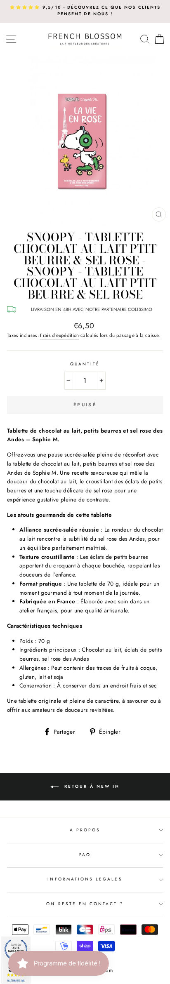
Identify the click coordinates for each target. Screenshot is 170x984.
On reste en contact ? (84, 904)
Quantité (85, 364)
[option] (85, 11)
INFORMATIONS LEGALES (84, 879)
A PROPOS (85, 830)
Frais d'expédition (59, 335)
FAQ (85, 855)
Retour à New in (91, 787)
